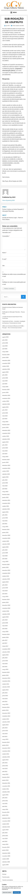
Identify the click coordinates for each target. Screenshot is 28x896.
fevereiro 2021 (5, 529)
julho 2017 (4, 640)
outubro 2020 (5, 541)
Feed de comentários (7, 880)
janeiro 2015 (5, 675)
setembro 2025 (6, 369)
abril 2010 (4, 841)
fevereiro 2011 (5, 812)
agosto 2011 (5, 794)
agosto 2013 (5, 724)
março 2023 (5, 456)
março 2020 (5, 561)
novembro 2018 (6, 608)
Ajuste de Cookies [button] (7, 892)
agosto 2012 (5, 759)
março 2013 (5, 739)
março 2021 (5, 526)
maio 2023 (5, 450)
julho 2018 (4, 619)
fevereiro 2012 (5, 777)
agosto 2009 (5, 864)
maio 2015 (5, 663)
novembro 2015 (6, 649)
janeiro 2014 (5, 710)
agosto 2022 (5, 477)
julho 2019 (4, 585)
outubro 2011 (5, 789)
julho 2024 (4, 410)
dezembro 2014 (6, 678)
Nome (4, 252)
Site (3, 265)
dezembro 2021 (6, 500)
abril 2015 (4, 666)
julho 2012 (4, 762)
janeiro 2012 (5, 780)
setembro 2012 (6, 757)
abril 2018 (4, 628)
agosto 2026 (5, 337)
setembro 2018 (6, 614)
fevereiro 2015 (5, 672)
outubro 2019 (5, 576)
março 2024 (5, 421)
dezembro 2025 (6, 360)
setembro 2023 (6, 439)
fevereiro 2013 (5, 742)
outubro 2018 (5, 611)
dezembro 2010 (6, 818)
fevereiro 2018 (5, 634)
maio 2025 (5, 380)
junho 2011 (5, 800)
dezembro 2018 (6, 605)
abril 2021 (4, 523)
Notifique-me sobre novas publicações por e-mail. (14, 283)
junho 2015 (5, 660)
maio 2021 (5, 520)
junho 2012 (5, 765)
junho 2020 (5, 552)
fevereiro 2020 (5, 564)
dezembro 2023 (6, 430)
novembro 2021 (6, 503)
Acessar (4, 874)
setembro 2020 (6, 544)
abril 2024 (4, 418)
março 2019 (5, 596)
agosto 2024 (5, 407)
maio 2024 (5, 415)
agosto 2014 (5, 689)
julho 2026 (4, 340)
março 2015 (5, 669)
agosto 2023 (5, 442)
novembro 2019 (6, 573)
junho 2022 (5, 482)
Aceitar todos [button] (17, 892)
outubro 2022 (5, 471)
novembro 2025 (6, 363)
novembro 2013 (6, 716)
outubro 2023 (5, 436)
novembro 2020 (6, 538)
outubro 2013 (5, 719)
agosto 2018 (5, 617)
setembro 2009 (6, 861)
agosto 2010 (5, 829)
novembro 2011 (6, 786)
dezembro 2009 (6, 853)
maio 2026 (5, 345)
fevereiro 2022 (5, 494)
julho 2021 (4, 515)
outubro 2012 (5, 754)
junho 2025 (5, 378)
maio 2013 (5, 733)
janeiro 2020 (5, 567)
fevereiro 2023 (5, 459)
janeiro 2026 (5, 357)
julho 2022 (4, 480)
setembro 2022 (6, 474)
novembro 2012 (6, 751)
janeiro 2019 (5, 602)
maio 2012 (5, 768)
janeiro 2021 (5, 532)
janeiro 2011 (5, 815)
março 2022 (5, 491)
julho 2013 (4, 727)
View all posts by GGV (8, 200)
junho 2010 (5, 835)
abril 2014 (4, 701)
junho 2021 (5, 517)
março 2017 (5, 646)
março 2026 (5, 351)
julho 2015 (4, 657)
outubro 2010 (5, 824)
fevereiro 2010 (5, 847)
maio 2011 (4, 803)
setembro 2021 (6, 509)
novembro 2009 (6, 856)
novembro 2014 (6, 681)
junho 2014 (5, 695)
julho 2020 (4, 550)
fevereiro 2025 (5, 389)
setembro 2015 (6, 652)
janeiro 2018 (5, 637)
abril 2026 (4, 348)
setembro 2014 (6, 687)
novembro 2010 (6, 821)
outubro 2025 (5, 366)
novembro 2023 (6, 433)
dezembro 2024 (6, 395)
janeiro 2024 (5, 427)
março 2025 (5, 386)
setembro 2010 (6, 826)
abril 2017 (4, 643)
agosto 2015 (5, 654)
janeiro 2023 (5, 462)
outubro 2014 (5, 684)
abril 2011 (4, 806)
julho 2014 (4, 692)
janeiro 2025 (5, 392)
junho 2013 (5, 730)
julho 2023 (4, 445)
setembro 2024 (6, 404)
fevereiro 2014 (5, 707)
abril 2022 (4, 488)
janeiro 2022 (5, 497)
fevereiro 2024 (5, 424)
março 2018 (5, 631)
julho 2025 (4, 375)
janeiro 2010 (5, 850)
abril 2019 (4, 593)
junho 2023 (5, 447)
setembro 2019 (6, 579)
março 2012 (5, 774)
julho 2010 (4, 832)
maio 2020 (5, 555)
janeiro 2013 (5, 745)
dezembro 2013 (6, 713)
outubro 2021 (5, 506)
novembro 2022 (6, 468)
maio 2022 (5, 485)
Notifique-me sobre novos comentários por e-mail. (14, 275)
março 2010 (5, 844)
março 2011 (5, 809)
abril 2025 (4, 383)
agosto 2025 (5, 372)
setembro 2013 (6, 722)
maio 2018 (5, 625)
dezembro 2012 (6, 748)
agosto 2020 (5, 547)
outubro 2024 (5, 401)
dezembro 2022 (6, 465)
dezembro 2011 (6, 783)
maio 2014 (5, 698)
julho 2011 (4, 797)
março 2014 (5, 704)
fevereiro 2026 (5, 354)
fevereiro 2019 (5, 599)
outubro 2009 (5, 859)
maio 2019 (5, 590)
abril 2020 (4, 558)
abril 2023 (4, 453)
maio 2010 (5, 838)
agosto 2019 (5, 582)
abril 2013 (4, 736)
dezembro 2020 (6, 535)
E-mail (4, 259)
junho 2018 (5, 622)
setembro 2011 (6, 791)
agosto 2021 (5, 512)
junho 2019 (5, 587)
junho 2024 (5, 413)
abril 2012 (4, 771)
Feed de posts (5, 877)
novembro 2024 (6, 398)
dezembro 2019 (6, 570)
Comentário (6, 236)
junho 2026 (5, 343)
